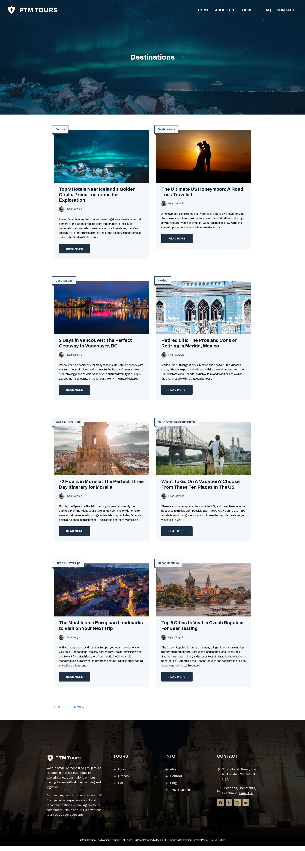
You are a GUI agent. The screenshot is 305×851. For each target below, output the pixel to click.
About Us (224, 10)
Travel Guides (180, 790)
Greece (123, 776)
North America (167, 421)
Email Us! (246, 793)
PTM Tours (38, 10)
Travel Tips (73, 421)
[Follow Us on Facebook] (220, 802)
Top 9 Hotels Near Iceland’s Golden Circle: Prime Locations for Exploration (97, 195)
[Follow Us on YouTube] (246, 802)
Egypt (122, 769)
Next (79, 707)
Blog (173, 783)
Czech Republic (168, 563)
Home (203, 10)
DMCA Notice (217, 840)
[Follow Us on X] (229, 802)
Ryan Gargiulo (74, 209)
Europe (60, 129)
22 (69, 707)
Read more (74, 248)
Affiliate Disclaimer (180, 840)
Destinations (166, 129)
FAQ (267, 10)
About (174, 769)
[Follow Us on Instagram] (237, 802)
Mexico (163, 280)
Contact (286, 10)
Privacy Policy (200, 840)
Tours (246, 10)
